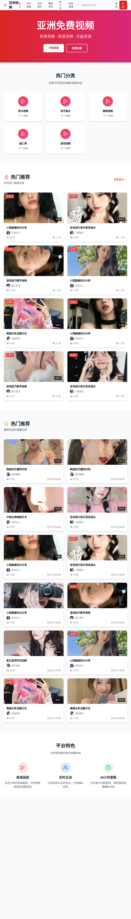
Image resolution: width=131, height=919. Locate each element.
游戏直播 (71, 5)
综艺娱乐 (40, 5)
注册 (123, 5)
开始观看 (54, 48)
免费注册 (77, 48)
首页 (20, 5)
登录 (116, 5)
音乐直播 (29, 5)
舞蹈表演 (50, 5)
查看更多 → (120, 179)
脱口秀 (60, 5)
